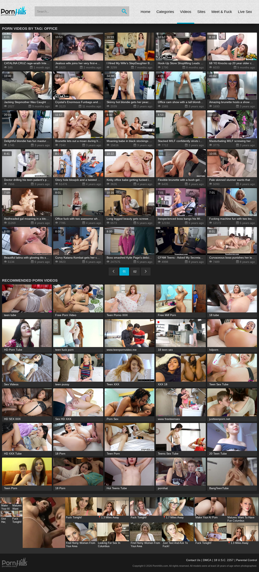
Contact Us (193, 560)
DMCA (207, 560)
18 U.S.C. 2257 (224, 560)
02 (135, 271)
